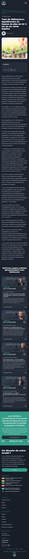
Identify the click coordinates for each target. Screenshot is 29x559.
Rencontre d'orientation (7, 527)
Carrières (4, 505)
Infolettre (4, 519)
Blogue (3, 516)
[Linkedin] (14, 70)
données (11, 107)
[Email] (11, 70)
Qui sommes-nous (6, 500)
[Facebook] (8, 70)
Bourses (4, 514)
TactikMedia (14, 552)
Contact (3, 507)
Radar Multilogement (7, 524)
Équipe (3, 502)
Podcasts (4, 522)
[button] (25, 3)
